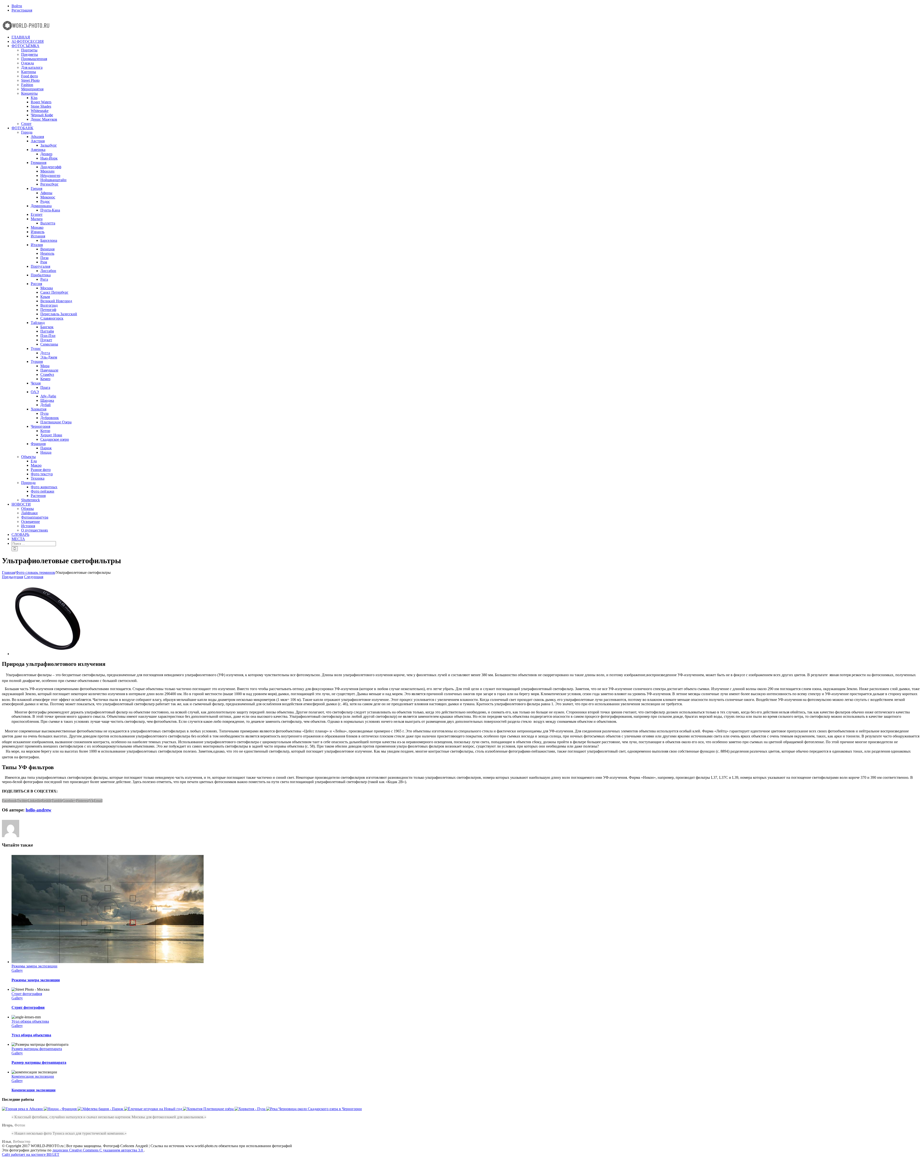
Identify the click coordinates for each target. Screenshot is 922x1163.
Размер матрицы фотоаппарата (37, 1049)
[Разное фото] (153, 1109)
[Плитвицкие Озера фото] (209, 1109)
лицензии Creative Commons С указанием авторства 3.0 (98, 1150)
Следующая (33, 577)
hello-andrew (38, 809)
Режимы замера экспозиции (34, 966)
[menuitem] (466, 6)
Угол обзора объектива (30, 1021)
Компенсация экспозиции (33, 1076)
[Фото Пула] (250, 1109)
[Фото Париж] (101, 1109)
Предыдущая (12, 577)
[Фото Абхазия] (23, 1109)
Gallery (17, 970)
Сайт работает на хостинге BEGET (30, 1154)
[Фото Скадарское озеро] (314, 1109)
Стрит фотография (27, 994)
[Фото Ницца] (61, 1109)
